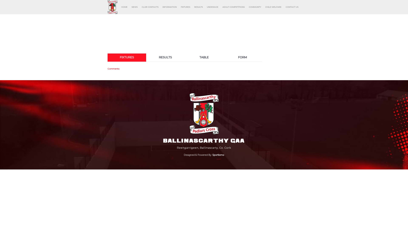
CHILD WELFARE (273, 7)
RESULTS (198, 7)
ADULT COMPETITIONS (233, 7)
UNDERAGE (212, 7)
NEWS (135, 7)
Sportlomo (218, 154)
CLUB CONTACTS (150, 7)
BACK (293, 50)
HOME (124, 7)
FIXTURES (185, 7)
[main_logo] (112, 7)
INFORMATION (170, 7)
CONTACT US (292, 7)
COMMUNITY (255, 7)
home (164, 32)
